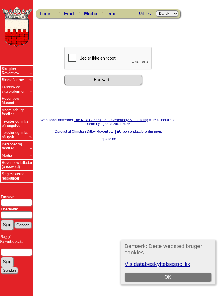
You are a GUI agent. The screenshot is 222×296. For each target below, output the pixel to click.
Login (45, 13)
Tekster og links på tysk (15, 134)
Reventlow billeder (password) (17, 164)
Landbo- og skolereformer (13, 89)
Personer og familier (12, 146)
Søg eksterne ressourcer (13, 176)
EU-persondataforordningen (139, 132)
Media (7, 155)
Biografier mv (13, 80)
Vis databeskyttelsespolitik (157, 264)
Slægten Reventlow (10, 70)
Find (69, 13)
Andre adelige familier (13, 112)
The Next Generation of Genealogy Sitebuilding (111, 120)
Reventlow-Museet (11, 100)
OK (167, 277)
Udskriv (145, 14)
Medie (90, 13)
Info (111, 13)
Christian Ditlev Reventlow (92, 132)
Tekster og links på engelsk (15, 123)
